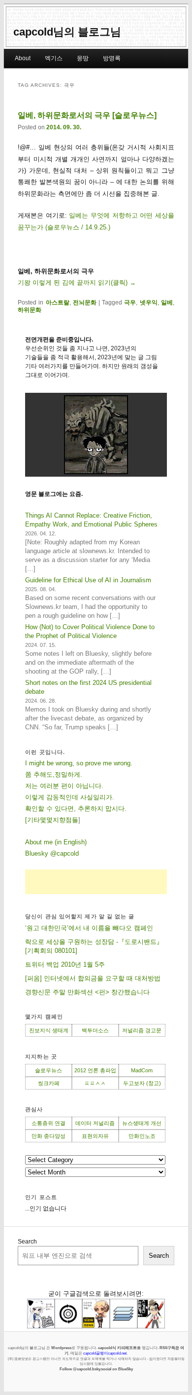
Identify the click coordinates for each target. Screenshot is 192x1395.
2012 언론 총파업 (95, 1070)
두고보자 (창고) (142, 1083)
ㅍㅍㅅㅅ (95, 1083)
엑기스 (54, 58)
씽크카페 (49, 1083)
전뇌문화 (84, 302)
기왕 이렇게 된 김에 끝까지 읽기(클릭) (77, 282)
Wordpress (61, 1347)
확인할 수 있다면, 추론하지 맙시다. (76, 808)
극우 (130, 302)
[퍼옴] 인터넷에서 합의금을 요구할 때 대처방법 (92, 978)
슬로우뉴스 (48, 1070)
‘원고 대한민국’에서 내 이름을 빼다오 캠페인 (89, 928)
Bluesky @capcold (52, 853)
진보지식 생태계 (48, 1030)
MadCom (142, 1070)
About (23, 58)
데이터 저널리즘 (95, 1123)
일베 (167, 302)
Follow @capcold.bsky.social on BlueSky (96, 1368)
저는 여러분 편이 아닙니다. (64, 786)
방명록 (112, 58)
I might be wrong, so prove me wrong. (78, 763)
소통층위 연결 (48, 1123)
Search (27, 1241)
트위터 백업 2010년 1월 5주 (65, 964)
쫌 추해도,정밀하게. (53, 774)
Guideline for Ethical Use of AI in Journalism (88, 580)
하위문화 (29, 309)
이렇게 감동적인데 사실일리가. (69, 797)
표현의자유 (95, 1136)
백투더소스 (95, 1030)
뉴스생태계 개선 (141, 1123)
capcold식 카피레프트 (117, 1347)
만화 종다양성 (48, 1136)
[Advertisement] (95, 881)
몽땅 (83, 58)
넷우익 (149, 302)
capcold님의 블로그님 (67, 32)
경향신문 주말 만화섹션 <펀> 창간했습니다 (87, 992)
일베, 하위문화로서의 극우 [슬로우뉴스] (87, 115)
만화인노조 (142, 1136)
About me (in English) (56, 842)
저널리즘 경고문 (141, 1030)
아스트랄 (57, 302)
